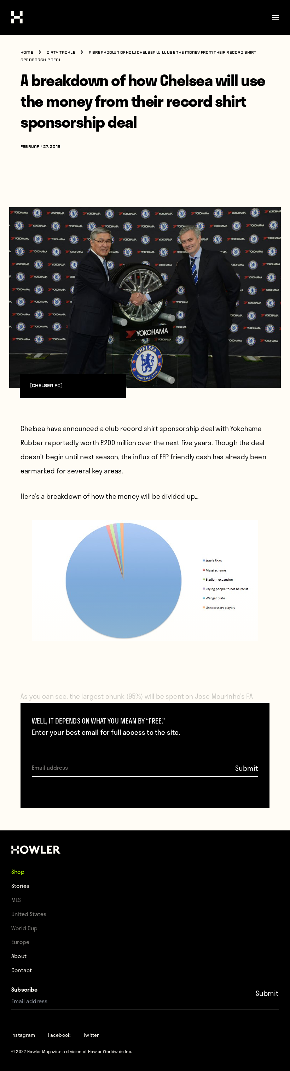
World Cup (24, 928)
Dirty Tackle (61, 53)
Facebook (59, 1035)
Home (27, 53)
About (19, 955)
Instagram (23, 1035)
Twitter (91, 1035)
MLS (16, 899)
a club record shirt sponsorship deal (157, 428)
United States (28, 913)
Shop (17, 871)
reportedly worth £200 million (90, 442)
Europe (20, 941)
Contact (21, 970)
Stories (20, 885)
